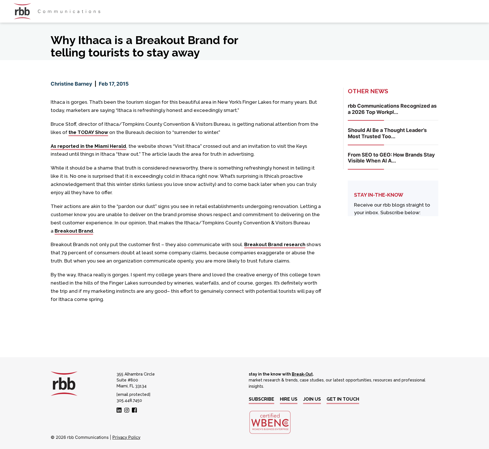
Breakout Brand (74, 231)
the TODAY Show (88, 132)
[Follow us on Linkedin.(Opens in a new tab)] (119, 410)
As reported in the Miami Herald (88, 146)
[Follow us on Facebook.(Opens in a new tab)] (134, 410)
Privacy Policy (126, 437)
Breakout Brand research (274, 244)
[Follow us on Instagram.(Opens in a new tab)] (126, 410)
